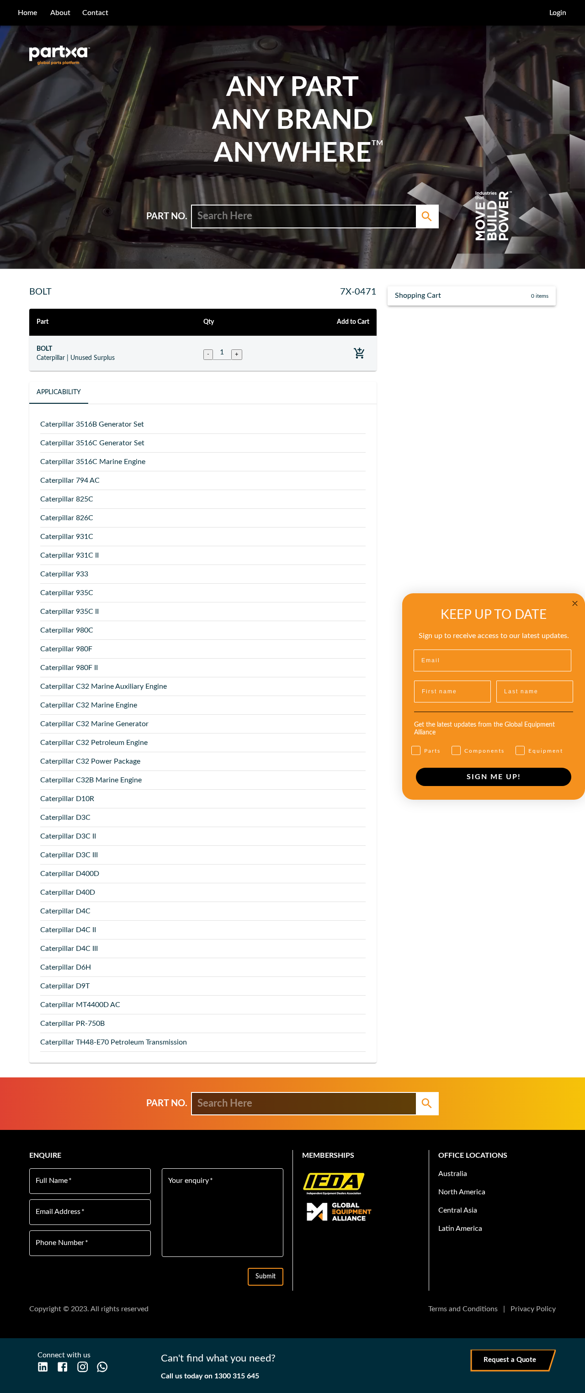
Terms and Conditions (463, 1309)
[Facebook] (62, 1367)
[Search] (427, 216)
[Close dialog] (574, 603)
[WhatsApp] (102, 1367)
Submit (265, 1276)
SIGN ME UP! (494, 777)
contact (95, 12)
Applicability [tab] (59, 392)
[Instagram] (82, 1367)
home (27, 12)
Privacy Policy (533, 1309)
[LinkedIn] (43, 1367)
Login (557, 12)
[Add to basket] (359, 353)
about (60, 12)
